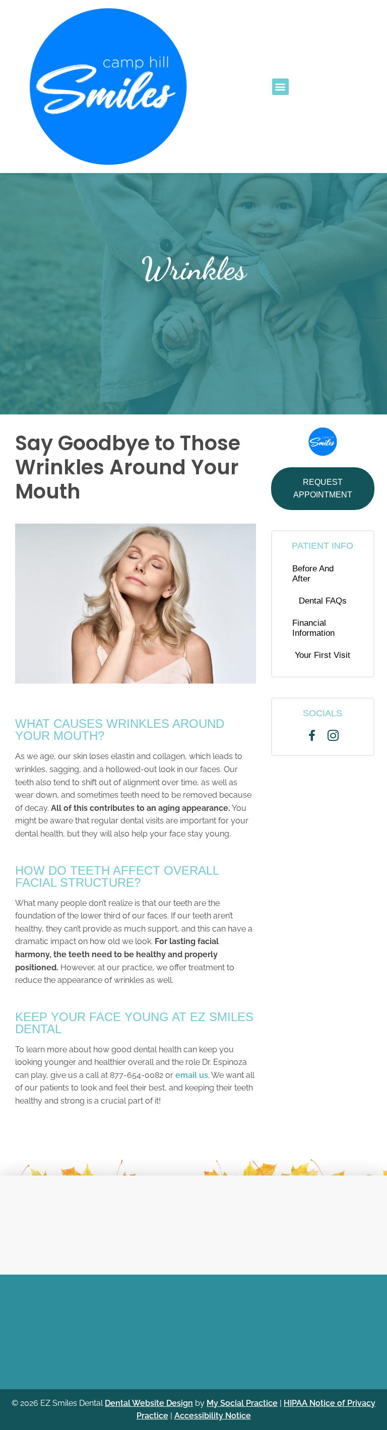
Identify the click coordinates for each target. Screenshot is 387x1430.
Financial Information (313, 628)
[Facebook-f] (312, 735)
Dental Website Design (149, 1403)
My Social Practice (242, 1403)
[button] (280, 86)
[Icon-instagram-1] (333, 735)
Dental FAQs (323, 601)
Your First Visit (322, 655)
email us (191, 1075)
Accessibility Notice (212, 1415)
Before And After (313, 573)
